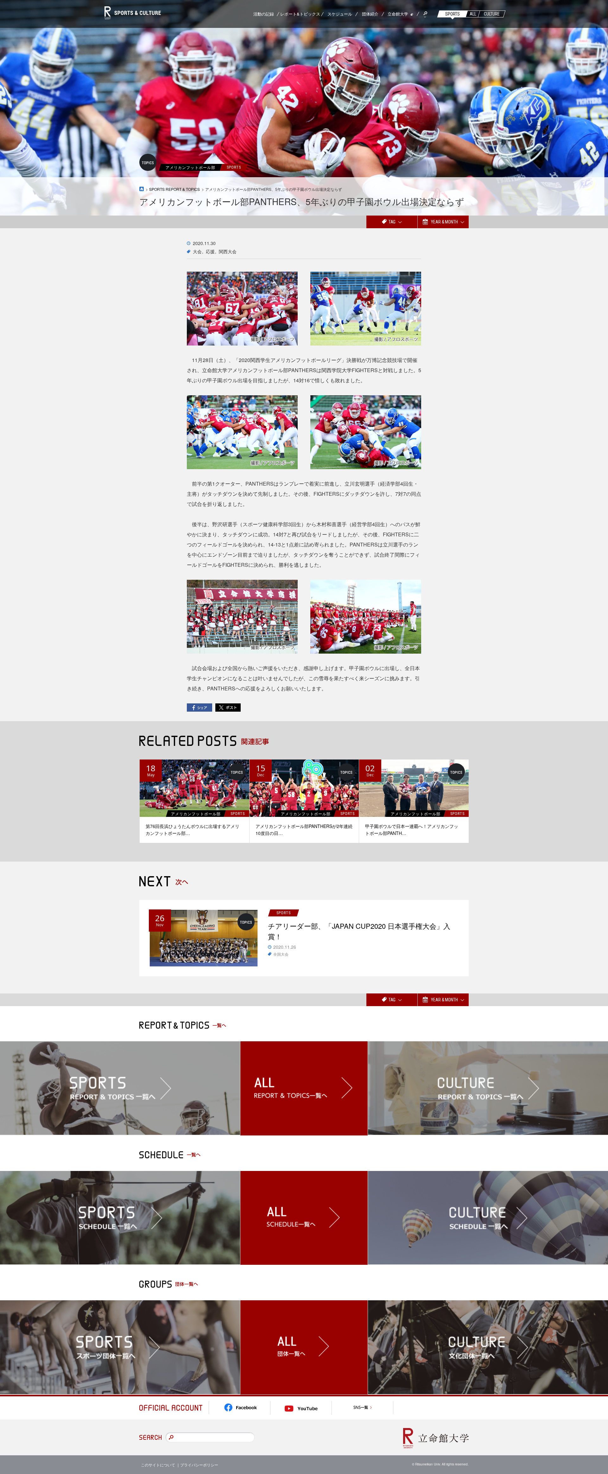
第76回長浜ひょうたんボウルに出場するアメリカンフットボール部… (192, 829)
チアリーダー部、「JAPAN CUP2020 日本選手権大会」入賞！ (359, 931)
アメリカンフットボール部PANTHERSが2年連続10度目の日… (304, 829)
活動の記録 (263, 14)
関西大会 (228, 251)
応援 (210, 251)
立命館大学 (398, 14)
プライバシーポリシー (199, 1464)
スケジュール (339, 14)
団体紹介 (370, 14)
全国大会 (280, 954)
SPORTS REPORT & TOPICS (174, 189)
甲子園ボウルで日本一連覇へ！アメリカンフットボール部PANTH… (411, 829)
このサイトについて (158, 1464)
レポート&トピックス (300, 14)
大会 (197, 251)
